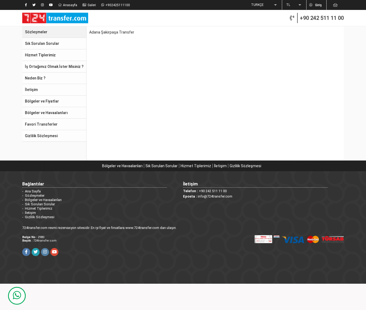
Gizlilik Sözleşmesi (245, 166)
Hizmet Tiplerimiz (196, 166)
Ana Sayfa (33, 191)
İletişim (220, 166)
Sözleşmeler (34, 196)
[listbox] (264, 5)
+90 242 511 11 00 (322, 18)
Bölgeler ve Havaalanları (122, 166)
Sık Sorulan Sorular (161, 166)
